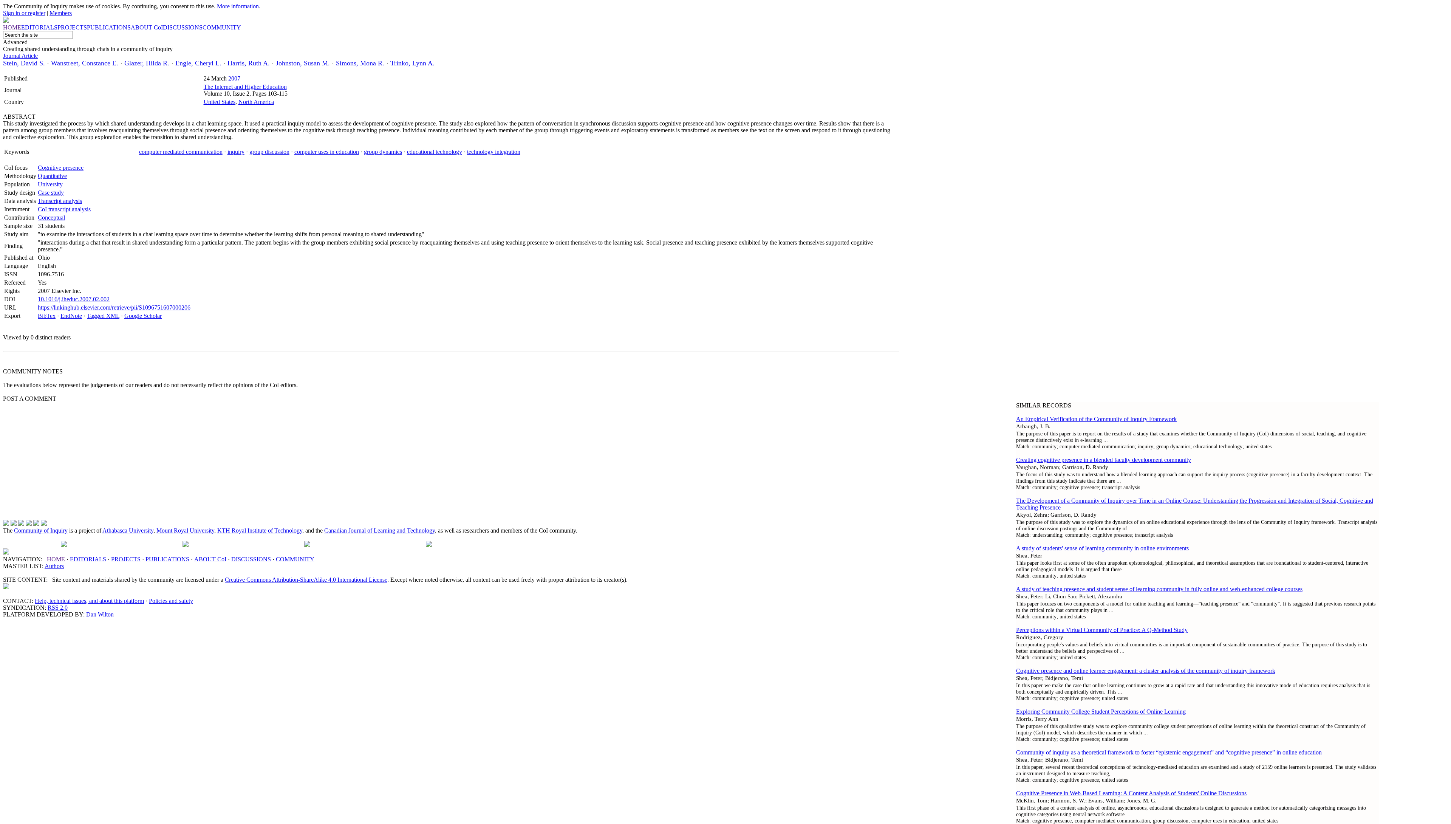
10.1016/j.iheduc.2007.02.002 (74, 299)
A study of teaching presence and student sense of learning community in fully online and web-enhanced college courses (1159, 589)
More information (238, 6)
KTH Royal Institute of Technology (259, 530)
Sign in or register (24, 13)
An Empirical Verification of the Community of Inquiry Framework (1096, 419)
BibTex (47, 316)
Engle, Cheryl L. (198, 63)
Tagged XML (103, 316)
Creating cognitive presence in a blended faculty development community (1103, 460)
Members (61, 13)
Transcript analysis (60, 201)
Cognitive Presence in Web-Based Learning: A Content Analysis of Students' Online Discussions (1131, 793)
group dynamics (383, 152)
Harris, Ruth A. (248, 63)
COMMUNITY (295, 559)
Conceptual (51, 217)
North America (256, 102)
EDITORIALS (88, 559)
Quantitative (52, 176)
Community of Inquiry (41, 530)
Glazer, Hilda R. (146, 63)
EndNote (71, 316)
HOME (56, 559)
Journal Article (20, 56)
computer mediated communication (181, 152)
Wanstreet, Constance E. (84, 63)
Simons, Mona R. (360, 63)
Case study (51, 192)
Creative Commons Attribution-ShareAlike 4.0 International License (306, 579)
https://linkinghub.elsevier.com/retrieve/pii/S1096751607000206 (114, 307)
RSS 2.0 (58, 607)
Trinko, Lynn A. (412, 63)
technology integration (493, 152)
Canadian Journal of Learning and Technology (379, 530)
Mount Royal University (185, 530)
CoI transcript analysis (64, 209)
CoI (210, 559)
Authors (54, 566)
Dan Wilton (100, 614)
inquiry (235, 152)
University (50, 184)
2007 (234, 78)
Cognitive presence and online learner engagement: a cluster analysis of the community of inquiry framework (1145, 671)
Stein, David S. (24, 63)
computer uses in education (326, 152)
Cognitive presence (61, 167)
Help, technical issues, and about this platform (89, 601)
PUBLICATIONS (167, 559)
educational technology (434, 152)
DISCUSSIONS (251, 559)
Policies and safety (171, 601)
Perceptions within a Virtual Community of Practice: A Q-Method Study (1102, 630)
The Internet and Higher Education (245, 87)
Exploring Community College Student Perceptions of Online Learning (1101, 711)
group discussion (269, 152)
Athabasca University (127, 530)
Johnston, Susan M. (303, 63)
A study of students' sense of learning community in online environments (1102, 548)
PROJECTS (126, 559)
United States (219, 102)
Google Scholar (143, 316)
